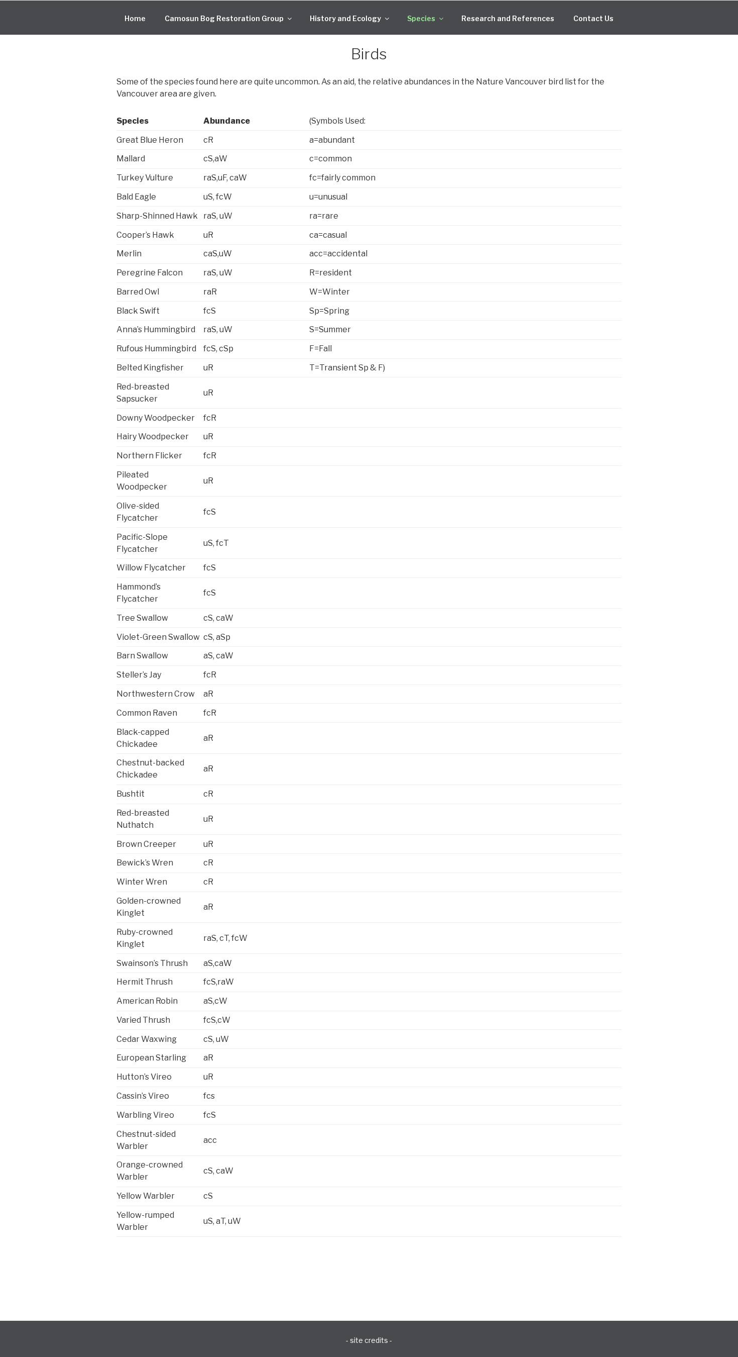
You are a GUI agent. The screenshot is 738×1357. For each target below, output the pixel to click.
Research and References (507, 18)
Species (421, 18)
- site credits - (369, 1340)
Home (135, 18)
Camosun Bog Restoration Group (224, 18)
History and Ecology (345, 18)
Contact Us (593, 18)
